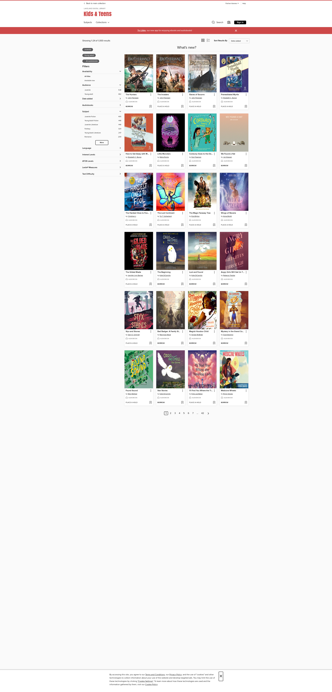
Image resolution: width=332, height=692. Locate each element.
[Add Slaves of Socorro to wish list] (214, 106)
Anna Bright (227, 216)
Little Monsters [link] (164, 154)
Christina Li (132, 216)
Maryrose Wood (165, 335)
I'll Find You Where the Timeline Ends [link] (201, 391)
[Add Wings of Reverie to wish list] (245, 225)
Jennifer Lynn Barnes (135, 275)
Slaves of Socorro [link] (197, 95)
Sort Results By (220, 40)
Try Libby (141, 30)
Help (244, 4)
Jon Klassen (227, 157)
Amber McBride (197, 335)
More (102, 143)
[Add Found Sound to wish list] (150, 402)
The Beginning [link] (164, 272)
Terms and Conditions (155, 674)
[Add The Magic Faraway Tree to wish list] (214, 225)
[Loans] (229, 22)
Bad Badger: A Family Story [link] (169, 331)
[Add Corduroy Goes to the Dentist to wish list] (214, 165)
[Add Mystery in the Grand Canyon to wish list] (245, 343)
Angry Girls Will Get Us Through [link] (233, 272)
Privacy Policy (175, 674)
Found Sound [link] (132, 391)
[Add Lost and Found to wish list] (214, 284)
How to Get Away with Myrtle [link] (137, 154)
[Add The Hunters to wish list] (150, 106)
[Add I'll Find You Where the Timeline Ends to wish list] (214, 402)
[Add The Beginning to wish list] (182, 284)
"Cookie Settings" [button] (145, 681)
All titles (87, 76)
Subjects (88, 22)
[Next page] (208, 413)
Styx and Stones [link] (133, 331)
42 (202, 413)
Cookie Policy (151, 684)
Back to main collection (96, 3)
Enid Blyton (195, 216)
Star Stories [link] (162, 391)
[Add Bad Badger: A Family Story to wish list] (182, 343)
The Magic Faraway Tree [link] (199, 213)
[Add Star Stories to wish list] (182, 402)
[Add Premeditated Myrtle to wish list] (245, 106)
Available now (90, 81)
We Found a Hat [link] (228, 154)
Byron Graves (228, 394)
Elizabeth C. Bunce (230, 98)
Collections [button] (102, 22)
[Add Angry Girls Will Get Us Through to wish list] (245, 284)
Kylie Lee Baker (197, 394)
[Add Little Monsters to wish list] (182, 165)
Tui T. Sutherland (166, 216)
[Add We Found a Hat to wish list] (245, 165)
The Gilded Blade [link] (133, 272)
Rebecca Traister (229, 275)
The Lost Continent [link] (165, 213)
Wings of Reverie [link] (228, 213)
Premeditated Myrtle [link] (230, 95)
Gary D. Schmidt (134, 335)
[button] (232, 4)
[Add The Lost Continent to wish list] (182, 225)
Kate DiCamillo (165, 275)
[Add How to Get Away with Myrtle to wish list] (150, 165)
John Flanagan (133, 98)
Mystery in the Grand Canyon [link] (233, 331)
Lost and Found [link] (196, 272)
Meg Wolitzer (132, 394)
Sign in (240, 22)
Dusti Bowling (228, 335)
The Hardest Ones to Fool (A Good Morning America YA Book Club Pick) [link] (137, 213)
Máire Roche (164, 157)
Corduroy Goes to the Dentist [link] (201, 154)
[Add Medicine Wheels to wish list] (245, 402)
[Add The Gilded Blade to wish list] (150, 284)
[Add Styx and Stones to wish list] (150, 343)
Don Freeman (196, 157)
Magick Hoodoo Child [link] (199, 331)
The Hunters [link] (131, 95)
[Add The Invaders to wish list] (182, 106)
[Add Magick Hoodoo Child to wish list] (214, 343)
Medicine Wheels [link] (228, 391)
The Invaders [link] (163, 95)
